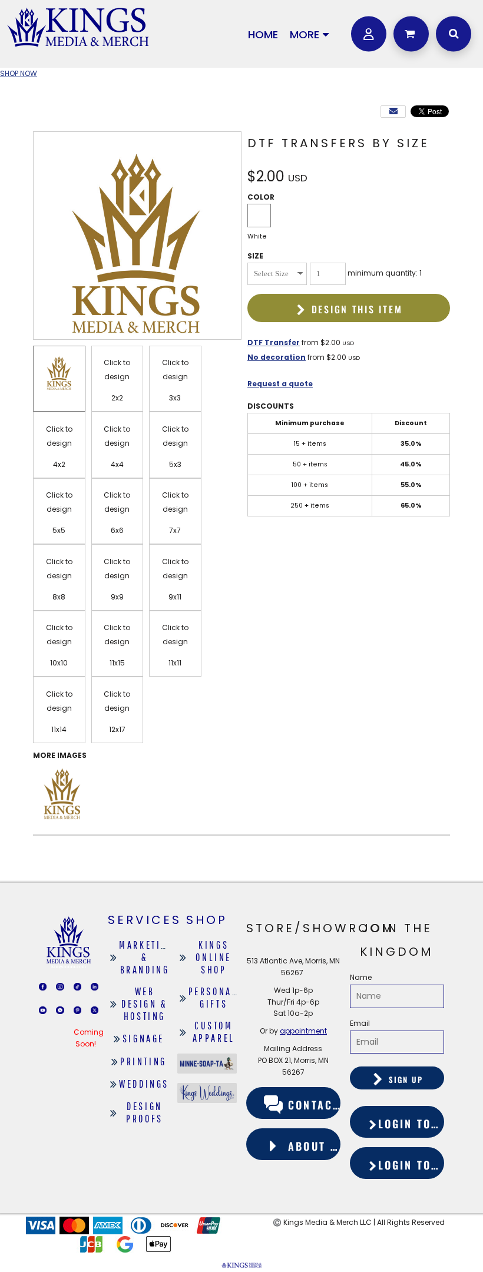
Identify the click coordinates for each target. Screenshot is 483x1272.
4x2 (59, 464)
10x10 (59, 663)
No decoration (276, 357)
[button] (409, 33)
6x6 (117, 530)
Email (360, 1023)
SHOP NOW (18, 73)
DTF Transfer (273, 342)
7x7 (175, 530)
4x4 (117, 464)
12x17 (117, 729)
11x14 (59, 729)
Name (361, 977)
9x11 (174, 597)
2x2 (117, 398)
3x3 (175, 398)
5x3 (175, 464)
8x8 (58, 597)
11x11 (174, 663)
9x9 (117, 597)
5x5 (58, 530)
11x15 (117, 663)
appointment (303, 1031)
